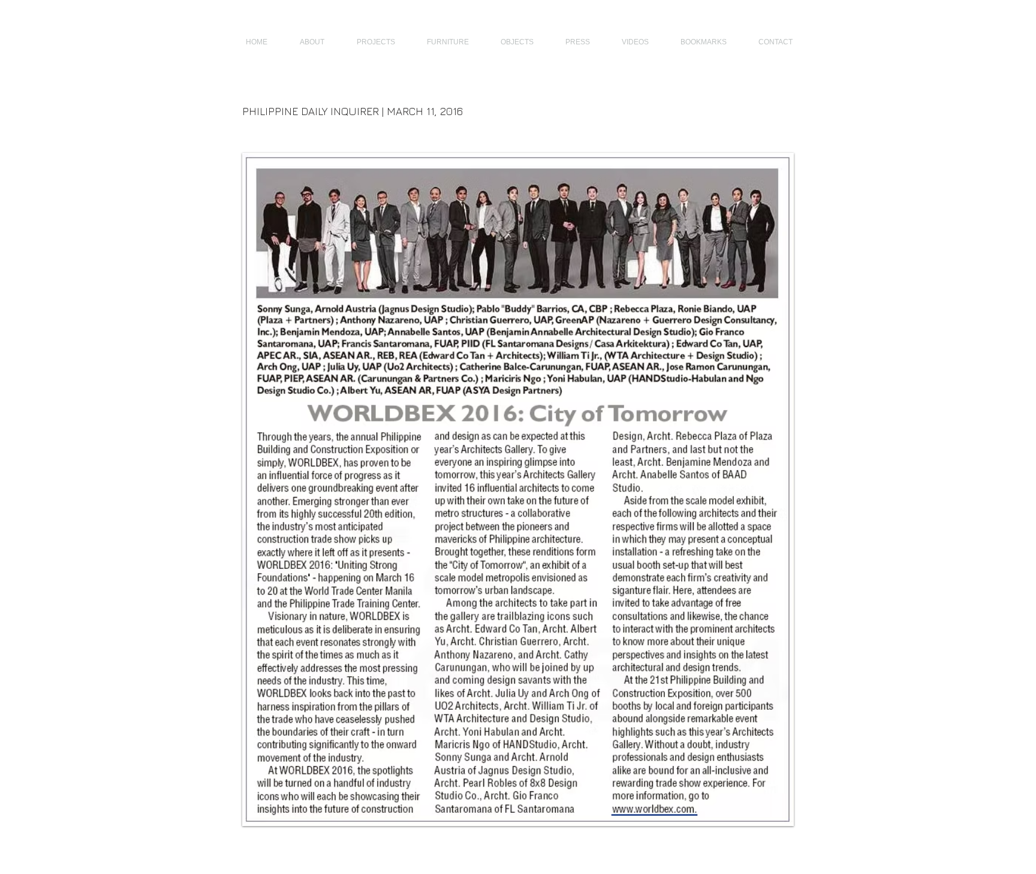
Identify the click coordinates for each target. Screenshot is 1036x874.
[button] (518, 489)
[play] (769, 815)
